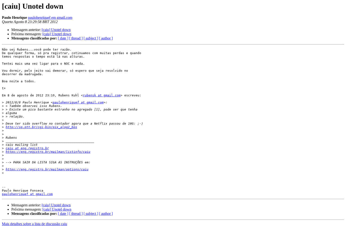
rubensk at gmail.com (102, 95)
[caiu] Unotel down (56, 30)
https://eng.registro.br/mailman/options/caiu (47, 169)
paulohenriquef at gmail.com (78, 102)
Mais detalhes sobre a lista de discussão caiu (34, 224)
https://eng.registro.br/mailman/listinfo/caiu (48, 151)
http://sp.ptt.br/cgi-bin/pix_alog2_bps (41, 127)
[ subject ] (91, 38)
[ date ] (63, 38)
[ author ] (106, 38)
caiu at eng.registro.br (27, 148)
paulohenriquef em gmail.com (50, 18)
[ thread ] (76, 38)
